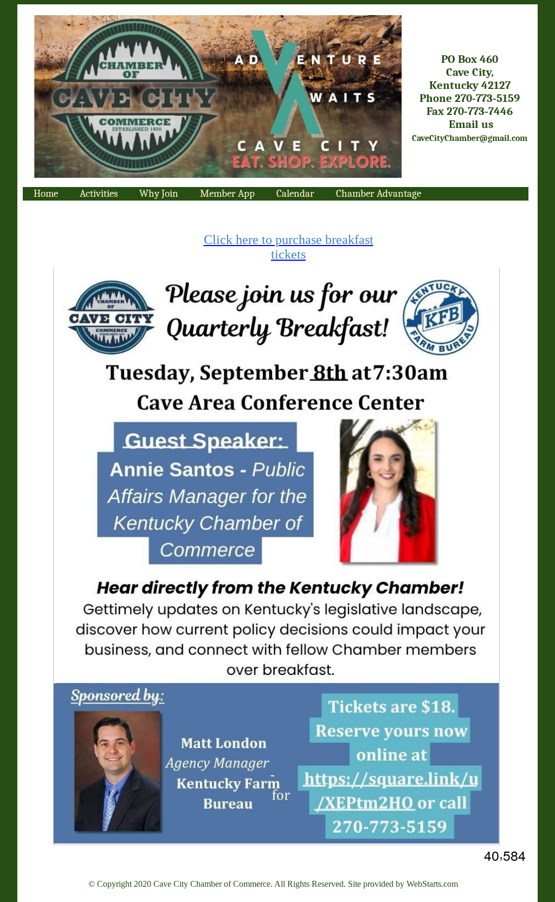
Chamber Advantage (378, 193)
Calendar (295, 193)
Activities (99, 193)
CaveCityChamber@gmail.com (469, 138)
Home (46, 193)
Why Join (158, 193)
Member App (227, 193)
